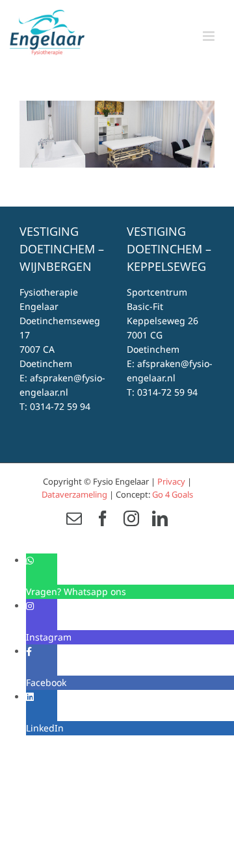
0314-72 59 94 (60, 406)
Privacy (171, 481)
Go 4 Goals (172, 494)
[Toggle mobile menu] (209, 36)
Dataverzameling (74, 494)
